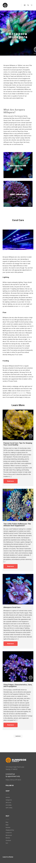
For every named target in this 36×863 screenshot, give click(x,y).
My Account (9, 835)
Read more (10, 481)
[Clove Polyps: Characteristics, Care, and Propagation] (18, 666)
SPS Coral (8, 802)
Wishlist (8, 838)
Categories (9, 800)
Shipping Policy (10, 830)
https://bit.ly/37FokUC (13, 780)
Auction (8, 797)
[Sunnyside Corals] (5, 5)
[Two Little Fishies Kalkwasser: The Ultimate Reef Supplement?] (18, 505)
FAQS (7, 825)
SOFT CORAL (9, 807)
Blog (7, 822)
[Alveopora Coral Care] (18, 589)
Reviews (8, 827)
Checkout (8, 840)
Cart (7, 843)
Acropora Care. (21, 393)
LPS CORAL (9, 805)
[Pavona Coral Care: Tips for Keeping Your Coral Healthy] (18, 425)
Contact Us (9, 832)
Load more (18, 736)
